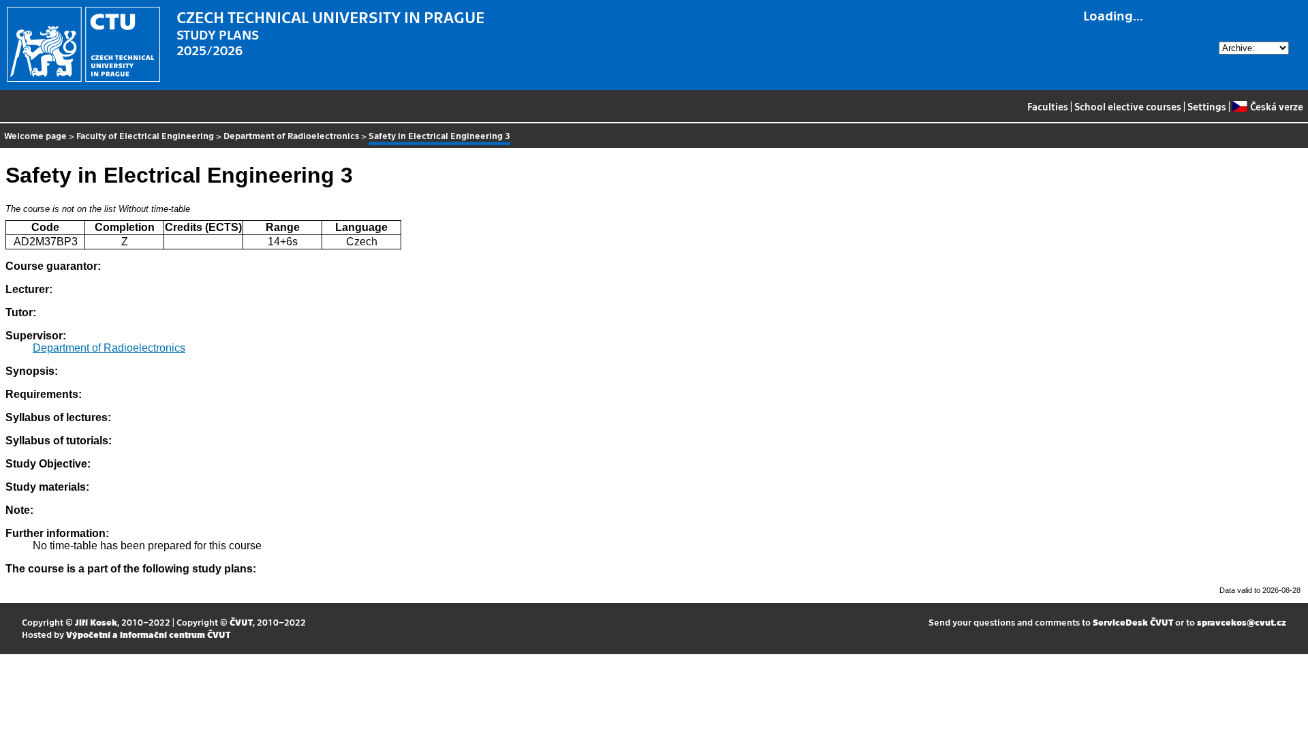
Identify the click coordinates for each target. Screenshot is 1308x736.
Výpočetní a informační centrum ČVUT (148, 634)
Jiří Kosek (96, 622)
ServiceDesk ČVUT (1133, 622)
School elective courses (1127, 106)
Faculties (1047, 106)
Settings (1206, 106)
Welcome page (35, 135)
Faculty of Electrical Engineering (145, 135)
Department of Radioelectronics (291, 135)
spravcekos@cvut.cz (1241, 622)
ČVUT (241, 622)
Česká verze (1276, 106)
